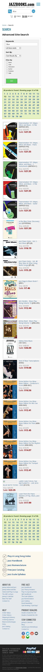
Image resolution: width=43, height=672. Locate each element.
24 (13, 99)
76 (5, 116)
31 (5, 102)
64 (30, 110)
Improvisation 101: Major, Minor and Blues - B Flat (28, 124)
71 (21, 113)
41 (9, 105)
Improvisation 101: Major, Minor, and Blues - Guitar (28, 203)
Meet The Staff (6, 599)
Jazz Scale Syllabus (16, 574)
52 (17, 108)
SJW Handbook (26, 594)
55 (30, 108)
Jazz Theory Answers (28, 590)
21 (38, 96)
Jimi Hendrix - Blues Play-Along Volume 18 (28, 302)
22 (5, 99)
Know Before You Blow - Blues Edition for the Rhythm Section (29, 443)
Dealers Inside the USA (29, 613)
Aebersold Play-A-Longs (10, 592)
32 (9, 102)
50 (9, 108)
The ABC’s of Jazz (7, 594)
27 (25, 99)
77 (9, 116)
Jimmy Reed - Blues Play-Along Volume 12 (28, 322)
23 (9, 99)
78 (13, 116)
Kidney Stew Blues (25, 341)
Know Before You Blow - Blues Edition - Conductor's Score (29, 383)
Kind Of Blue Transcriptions (29, 361)
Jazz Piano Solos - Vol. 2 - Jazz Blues (28, 242)
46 (30, 105)
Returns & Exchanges (9, 622)
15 (13, 96)
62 (21, 110)
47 (34, 105)
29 (34, 99)
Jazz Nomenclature (16, 565)
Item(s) (18, 16)
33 (13, 102)
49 (5, 108)
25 (17, 99)
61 (17, 110)
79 (17, 116)
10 (30, 93)
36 (25, 102)
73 (30, 113)
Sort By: (9, 52)
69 (13, 113)
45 (25, 105)
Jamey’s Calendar (7, 596)
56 (34, 108)
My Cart (30, 16)
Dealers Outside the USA (29, 615)
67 (5, 113)
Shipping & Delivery (8, 617)
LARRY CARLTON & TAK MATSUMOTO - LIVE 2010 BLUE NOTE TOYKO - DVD (20, 483)
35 (21, 102)
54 (25, 108)
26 (21, 99)
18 (25, 96)
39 (38, 102)
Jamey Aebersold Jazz (9, 587)
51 (13, 108)
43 (17, 105)
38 (34, 102)
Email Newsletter (27, 603)
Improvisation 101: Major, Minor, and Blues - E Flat (28, 183)
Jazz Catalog (25, 601)
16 (17, 96)
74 (34, 113)
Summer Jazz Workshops (30, 627)
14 (9, 96)
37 (30, 102)
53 (21, 108)
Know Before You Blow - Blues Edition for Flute (28, 422)
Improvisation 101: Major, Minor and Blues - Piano (28, 144)
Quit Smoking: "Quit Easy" (30, 605)
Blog (23, 625)
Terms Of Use (5, 648)
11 (34, 93)
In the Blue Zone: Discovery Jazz (29, 222)
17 (21, 96)
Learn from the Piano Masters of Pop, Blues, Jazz (29, 495)
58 (5, 110)
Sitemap (11, 652)
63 (25, 110)
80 (21, 116)
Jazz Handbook (14, 560)
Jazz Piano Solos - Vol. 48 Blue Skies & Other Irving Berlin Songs (28, 263)
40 (5, 105)
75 (38, 113)
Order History (6, 615)
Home (4, 25)
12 (38, 93)
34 (17, 102)
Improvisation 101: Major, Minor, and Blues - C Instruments (28, 164)
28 (30, 99)
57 (38, 108)
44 (21, 105)
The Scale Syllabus (27, 596)
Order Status (6, 613)
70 (17, 113)
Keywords (10, 41)
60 (13, 110)
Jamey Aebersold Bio (9, 590)
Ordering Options (8, 620)
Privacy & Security (13, 650)
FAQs (4, 624)
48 (38, 105)
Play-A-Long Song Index (19, 556)
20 (34, 96)
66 (38, 110)
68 (9, 113)
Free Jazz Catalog (15, 569)
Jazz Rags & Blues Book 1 (28, 281)
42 (13, 105)
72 (25, 113)
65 (34, 110)
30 (38, 99)
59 (9, 110)
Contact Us (5, 601)
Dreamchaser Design (21, 667)
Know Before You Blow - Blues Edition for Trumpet (28, 462)
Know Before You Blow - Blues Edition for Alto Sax (28, 402)
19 (30, 96)
